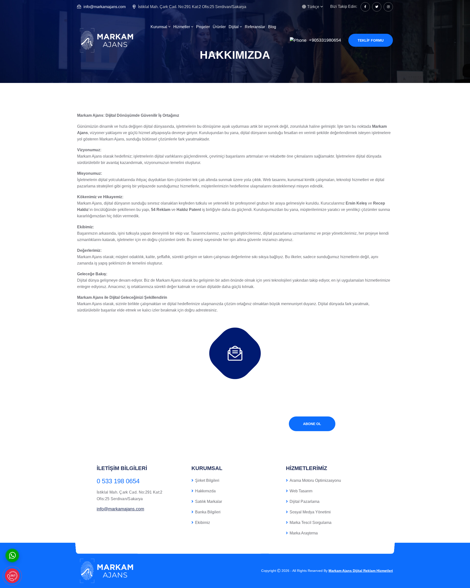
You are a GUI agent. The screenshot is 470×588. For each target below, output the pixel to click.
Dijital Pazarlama (304, 501)
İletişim (215, 53)
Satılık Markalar (208, 501)
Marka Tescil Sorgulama (310, 522)
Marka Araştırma (304, 533)
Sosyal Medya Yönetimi (310, 512)
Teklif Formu (371, 40)
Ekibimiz (202, 522)
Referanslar (255, 27)
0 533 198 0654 (118, 481)
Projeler (203, 27)
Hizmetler (181, 27)
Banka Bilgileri (208, 512)
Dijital (234, 27)
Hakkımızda (205, 491)
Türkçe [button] (313, 7)
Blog (272, 27)
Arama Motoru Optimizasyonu (315, 480)
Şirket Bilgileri (207, 480)
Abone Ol (312, 424)
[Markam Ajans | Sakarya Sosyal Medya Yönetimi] (107, 40)
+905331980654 (325, 40)
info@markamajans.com (104, 7)
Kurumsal (159, 27)
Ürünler (219, 27)
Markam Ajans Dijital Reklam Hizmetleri (361, 571)
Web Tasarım (301, 491)
